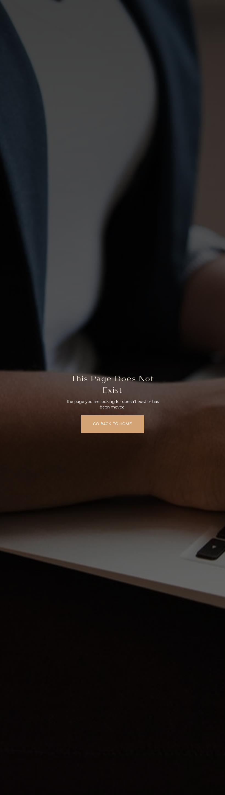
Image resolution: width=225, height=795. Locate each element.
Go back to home (112, 424)
